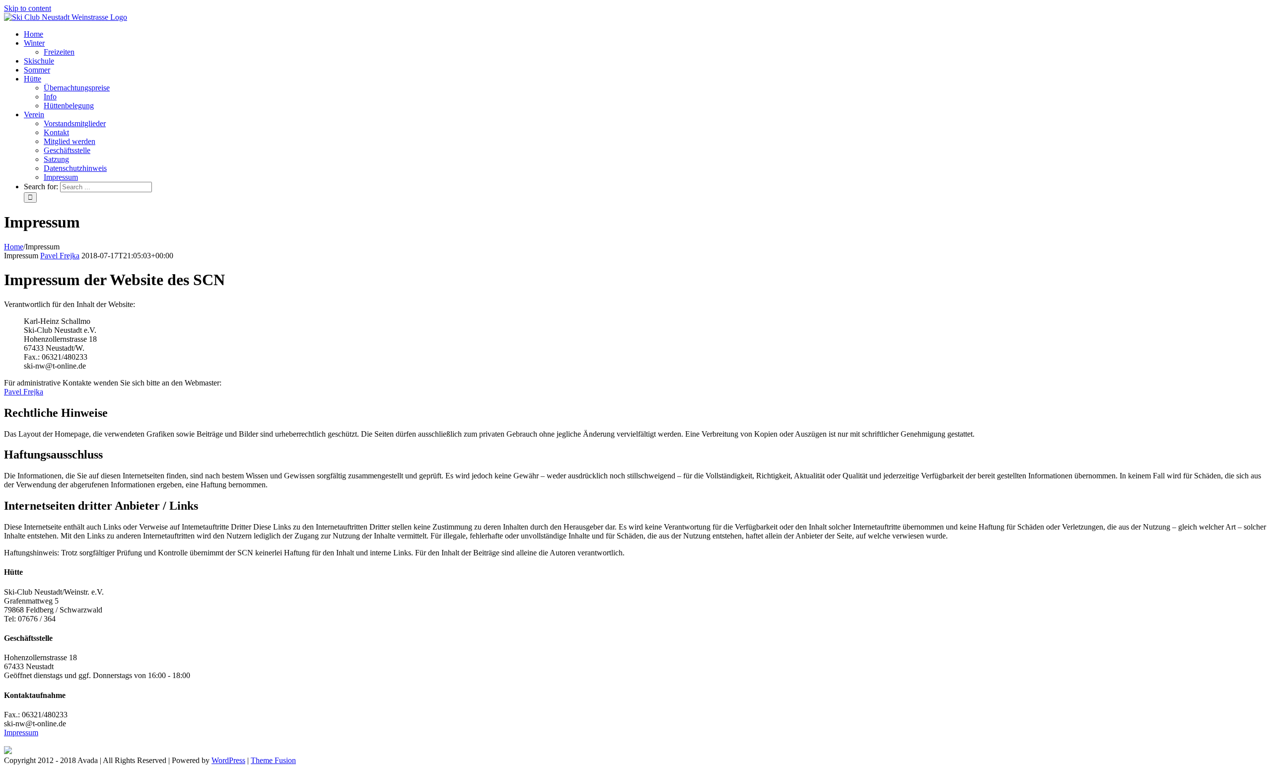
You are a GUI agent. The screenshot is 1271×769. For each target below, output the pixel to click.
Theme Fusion (273, 760)
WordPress (228, 760)
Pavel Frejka (59, 255)
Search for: (41, 186)
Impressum (21, 732)
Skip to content (27, 8)
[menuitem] (645, 34)
